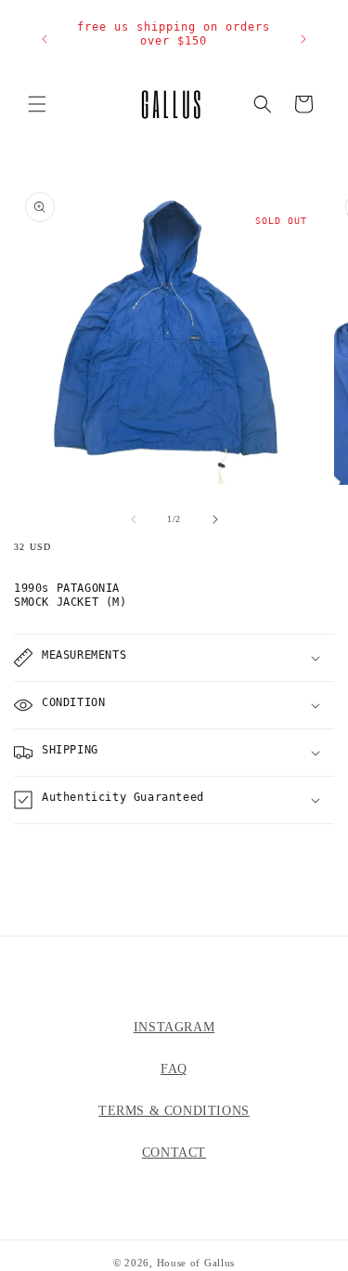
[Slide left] (133, 519)
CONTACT (174, 1153)
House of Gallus (196, 1262)
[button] (37, 104)
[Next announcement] (303, 39)
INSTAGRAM (174, 1027)
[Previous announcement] (45, 39)
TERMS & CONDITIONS (174, 1111)
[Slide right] (215, 519)
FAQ (174, 1069)
